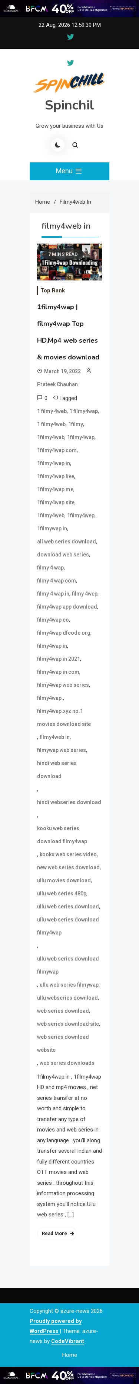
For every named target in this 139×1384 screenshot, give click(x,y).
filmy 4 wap (50, 568)
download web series (63, 555)
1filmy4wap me (55, 489)
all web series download (66, 542)
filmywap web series (61, 750)
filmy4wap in (52, 646)
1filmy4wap (81, 437)
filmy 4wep (84, 594)
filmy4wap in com (58, 672)
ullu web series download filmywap (68, 965)
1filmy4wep (81, 515)
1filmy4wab (50, 437)
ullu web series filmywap (69, 985)
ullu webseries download (67, 998)
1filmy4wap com (57, 450)
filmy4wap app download (67, 607)
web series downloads (67, 1063)
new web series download (68, 867)
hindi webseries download (69, 802)
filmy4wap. (50, 698)
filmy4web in (55, 737)
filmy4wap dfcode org (63, 633)
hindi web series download (57, 769)
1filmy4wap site (56, 502)
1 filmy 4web (52, 411)
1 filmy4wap (83, 411)
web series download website (63, 1043)
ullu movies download (64, 880)
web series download (63, 1011)
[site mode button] (57, 145)
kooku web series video (68, 854)
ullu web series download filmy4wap (68, 926)
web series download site (68, 1024)
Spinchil (69, 105)
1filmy (75, 424)
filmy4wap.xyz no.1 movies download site (64, 717)
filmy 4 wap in (53, 594)
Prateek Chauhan (57, 384)
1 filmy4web (51, 424)
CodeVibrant (67, 1341)
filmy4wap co (53, 620)
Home (69, 1355)
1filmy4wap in (53, 463)
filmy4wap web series (63, 685)
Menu (65, 171)
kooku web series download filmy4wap (62, 834)
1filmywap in (52, 528)
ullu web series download (68, 907)
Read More (54, 1233)
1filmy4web (50, 515)
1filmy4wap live (55, 476)
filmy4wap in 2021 (58, 659)
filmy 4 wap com (56, 581)
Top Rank (52, 290)
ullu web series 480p (61, 893)
